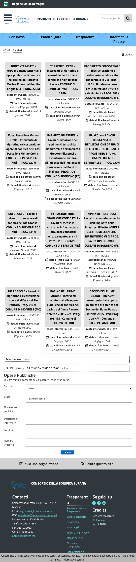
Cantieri (17, 50)
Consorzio (17, 37)
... (25, 368)
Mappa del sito (75, 537)
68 (54, 368)
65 (43, 368)
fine (66, 368)
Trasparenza (85, 37)
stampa (128, 54)
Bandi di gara (51, 37)
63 (35, 368)
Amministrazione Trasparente (76, 510)
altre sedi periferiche (23, 536)
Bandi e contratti (76, 516)
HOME (6, 50)
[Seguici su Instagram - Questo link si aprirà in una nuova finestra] (99, 503)
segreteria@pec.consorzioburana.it (37, 515)
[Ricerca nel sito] (128, 18)
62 (32, 368)
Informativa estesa (73, 560)
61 (28, 368)
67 (50, 368)
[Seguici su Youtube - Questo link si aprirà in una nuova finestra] (104, 503)
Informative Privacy (119, 39)
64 (39, 368)
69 (57, 368)
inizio (19, 368)
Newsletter (73, 522)
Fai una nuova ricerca (17, 359)
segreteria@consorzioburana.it (37, 511)
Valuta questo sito (99, 464)
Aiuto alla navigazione (73, 545)
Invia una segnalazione (41, 464)
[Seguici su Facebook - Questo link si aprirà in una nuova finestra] (94, 503)
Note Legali (73, 527)
